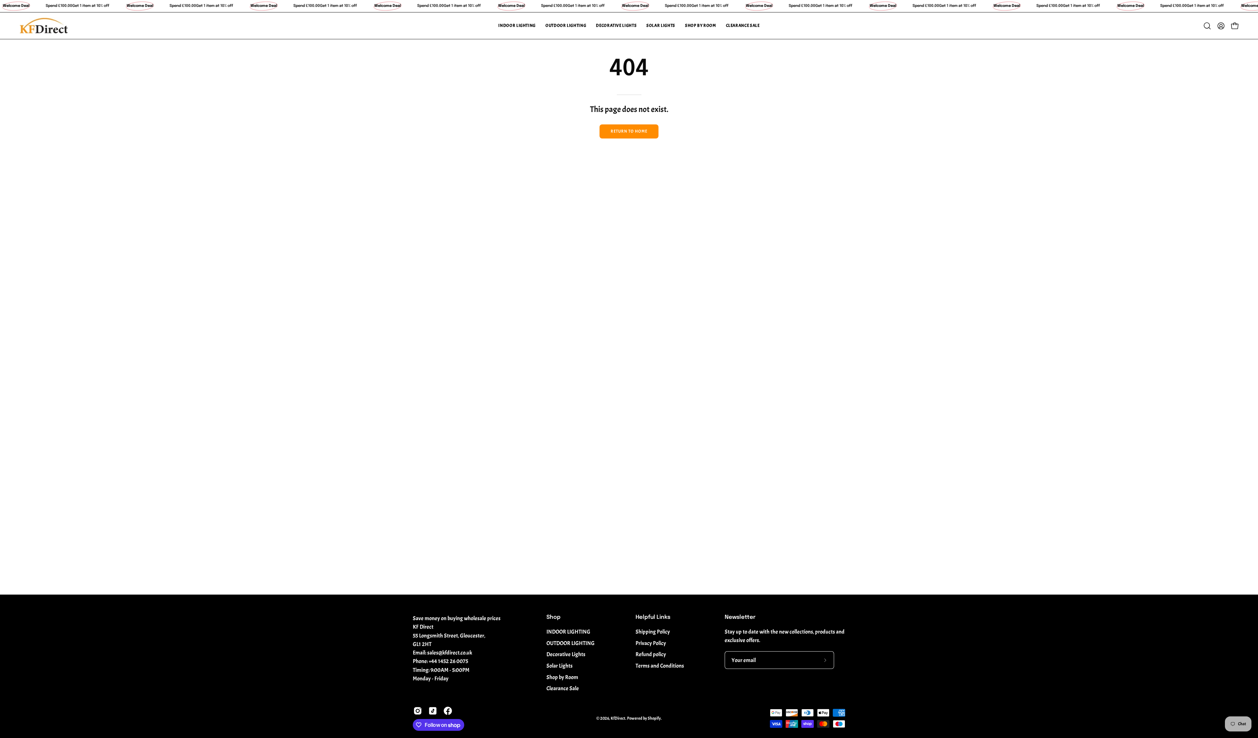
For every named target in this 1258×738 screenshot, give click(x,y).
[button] (517, 25)
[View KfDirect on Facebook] (448, 711)
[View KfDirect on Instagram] (418, 711)
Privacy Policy (651, 643)
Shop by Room (562, 677)
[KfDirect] (44, 25)
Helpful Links (653, 617)
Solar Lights (559, 665)
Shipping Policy (653, 631)
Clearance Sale (562, 688)
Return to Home (629, 131)
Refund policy (651, 654)
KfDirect (618, 718)
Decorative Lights (565, 654)
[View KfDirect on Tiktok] (433, 711)
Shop (553, 617)
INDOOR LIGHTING (568, 631)
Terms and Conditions (660, 665)
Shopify (654, 718)
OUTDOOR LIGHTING (570, 643)
